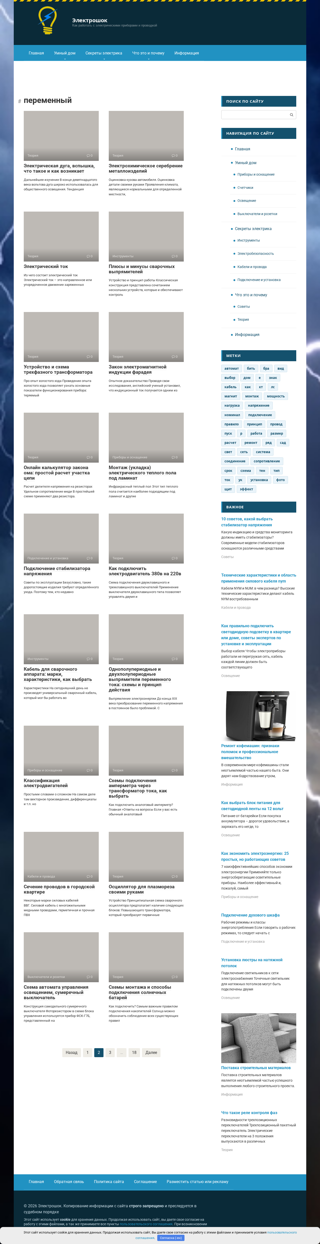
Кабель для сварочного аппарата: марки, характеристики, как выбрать (58, 674)
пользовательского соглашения (146, 1224)
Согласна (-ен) (171, 1238)
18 (134, 1052)
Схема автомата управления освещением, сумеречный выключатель (56, 992)
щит (228, 489)
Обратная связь (69, 1181)
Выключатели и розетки (257, 214)
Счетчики (245, 188)
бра (266, 368)
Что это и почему (148, 53)
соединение (235, 461)
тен (262, 470)
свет (228, 452)
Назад (72, 1052)
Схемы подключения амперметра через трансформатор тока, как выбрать (138, 788)
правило (231, 424)
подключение (260, 415)
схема (245, 470)
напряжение (259, 405)
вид (281, 368)
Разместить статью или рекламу (197, 1181)
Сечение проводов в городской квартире (59, 889)
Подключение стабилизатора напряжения (57, 571)
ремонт (250, 442)
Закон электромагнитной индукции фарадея (137, 369)
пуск (228, 433)
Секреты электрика (104, 53)
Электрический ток (46, 266)
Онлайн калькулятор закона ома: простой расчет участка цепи (57, 473)
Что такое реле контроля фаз (249, 1112)
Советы (244, 307)
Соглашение (145, 1181)
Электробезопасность (256, 254)
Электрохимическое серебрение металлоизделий (145, 168)
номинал (232, 415)
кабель (230, 387)
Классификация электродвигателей (46, 783)
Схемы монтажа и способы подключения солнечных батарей (140, 992)
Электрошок (90, 20)
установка (259, 480)
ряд (269, 442)
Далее (151, 1052)
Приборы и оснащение (256, 174)
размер (276, 433)
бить (251, 368)
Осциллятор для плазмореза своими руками (141, 889)
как (248, 387)
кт (261, 387)
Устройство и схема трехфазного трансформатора (58, 369)
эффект (246, 489)
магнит (230, 396)
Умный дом (65, 53)
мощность (276, 396)
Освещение (247, 201)
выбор (229, 377)
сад (283, 442)
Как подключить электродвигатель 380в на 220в (145, 571)
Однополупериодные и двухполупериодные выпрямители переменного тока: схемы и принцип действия (140, 679)
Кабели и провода (252, 267)
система (263, 452)
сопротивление (267, 461)
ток (227, 480)
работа (256, 433)
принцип (254, 424)
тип (277, 470)
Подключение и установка (259, 280)
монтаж (252, 396)
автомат (231, 368)
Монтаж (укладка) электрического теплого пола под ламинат (142, 473)
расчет (230, 442)
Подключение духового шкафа (250, 915)
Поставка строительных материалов (256, 1067)
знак (273, 377)
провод (276, 424)
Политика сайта (109, 1181)
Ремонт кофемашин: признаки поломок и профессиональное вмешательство (250, 751)
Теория (243, 319)
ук (240, 480)
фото (280, 480)
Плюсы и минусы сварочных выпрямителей (142, 269)
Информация (186, 53)
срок (228, 470)
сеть (244, 452)
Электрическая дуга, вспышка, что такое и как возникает (59, 168)
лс (273, 387)
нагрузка (232, 405)
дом (247, 377)
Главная (36, 53)
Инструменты (249, 240)
